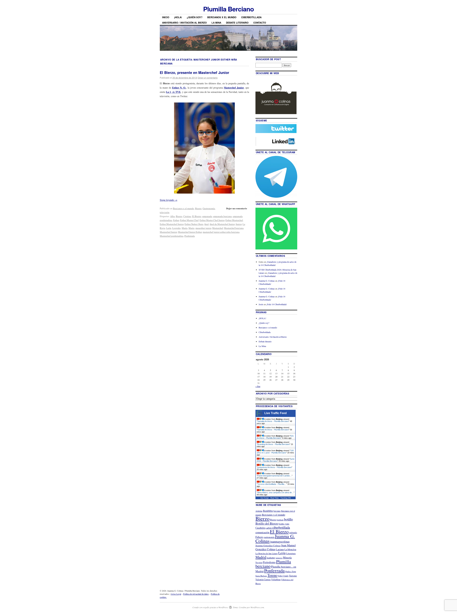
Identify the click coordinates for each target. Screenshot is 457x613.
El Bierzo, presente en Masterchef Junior (194, 72)
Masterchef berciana (233, 228)
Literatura (291, 553)
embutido (293, 532)
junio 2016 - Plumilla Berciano (275, 460)
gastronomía (269, 537)
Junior (239, 224)
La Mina (216, 22)
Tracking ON (285, 498)
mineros (279, 557)
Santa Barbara (261, 575)
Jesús (261, 304)
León (168, 228)
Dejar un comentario (208, 77)
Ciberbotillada (251, 17)
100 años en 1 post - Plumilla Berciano (275, 451)
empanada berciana (222, 216)
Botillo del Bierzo (266, 523)
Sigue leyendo (168, 200)
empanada (207, 216)
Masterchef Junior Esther (190, 232)
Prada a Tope (290, 571)
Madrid (260, 557)
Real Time (274, 498)
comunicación (262, 532)
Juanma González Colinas (268, 545)
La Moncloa (290, 549)
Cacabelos (260, 527)
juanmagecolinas (280, 541)
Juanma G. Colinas (267, 280)
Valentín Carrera (263, 579)
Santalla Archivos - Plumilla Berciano (273, 421)
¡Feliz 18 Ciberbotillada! (276, 304)
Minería (287, 557)
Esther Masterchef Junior (172, 224)
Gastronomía (209, 208)
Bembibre (268, 510)
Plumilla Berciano (228, 8)
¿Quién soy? (194, 17)
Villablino (276, 579)
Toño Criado (283, 575)
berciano (277, 511)
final (206, 224)
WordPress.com (257, 607)
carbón (269, 527)
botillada (280, 520)
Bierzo (198, 208)
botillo (288, 519)
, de (170, 92)
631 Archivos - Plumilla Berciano (275, 437)
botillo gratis (284, 523)
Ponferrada (189, 235)
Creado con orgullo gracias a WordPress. (210, 607)
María (184, 228)
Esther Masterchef (234, 220)
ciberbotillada (281, 527)
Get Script (264, 498)
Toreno (272, 575)
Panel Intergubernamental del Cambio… (274, 476)
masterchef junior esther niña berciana (221, 232)
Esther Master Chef (189, 220)
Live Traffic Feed (275, 413)
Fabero (259, 537)
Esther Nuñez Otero (194, 224)
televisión (164, 212)
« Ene (257, 386)
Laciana (280, 549)
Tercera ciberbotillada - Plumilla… (271, 484)
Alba (172, 216)
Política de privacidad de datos (196, 593)
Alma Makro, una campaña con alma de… (275, 492)
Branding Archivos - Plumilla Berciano (273, 444)
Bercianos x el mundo (221, 17)
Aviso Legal (176, 593)
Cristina (187, 216)
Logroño (176, 228)
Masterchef (217, 228)
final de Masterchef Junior (222, 224)
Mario (191, 228)
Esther (176, 220)
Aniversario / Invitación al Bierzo (184, 22)
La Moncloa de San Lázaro (266, 553)
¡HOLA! (178, 17)
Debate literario (237, 22)
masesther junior (203, 228)
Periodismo (269, 562)
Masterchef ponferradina (171, 235)
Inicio (165, 17)
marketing (271, 557)
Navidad (258, 562)
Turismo (293, 575)
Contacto (259, 22)
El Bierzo (196, 216)
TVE (177, 92)
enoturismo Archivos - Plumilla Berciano (274, 467)
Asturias (258, 511)
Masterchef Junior (168, 232)
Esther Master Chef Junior (212, 220)
